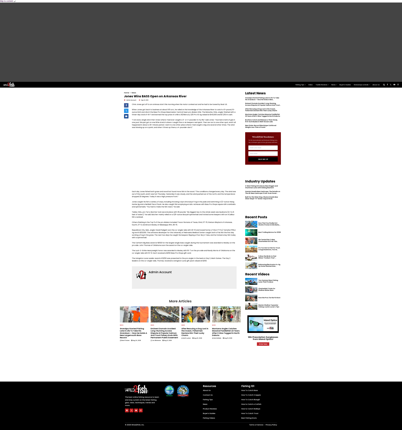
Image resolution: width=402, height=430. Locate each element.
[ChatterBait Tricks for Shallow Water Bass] (251, 289)
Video (310, 85)
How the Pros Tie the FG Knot (269, 298)
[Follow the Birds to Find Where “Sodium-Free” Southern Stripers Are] (251, 257)
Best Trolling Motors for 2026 (269, 232)
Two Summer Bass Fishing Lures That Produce (268, 281)
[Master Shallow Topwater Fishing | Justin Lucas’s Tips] (251, 306)
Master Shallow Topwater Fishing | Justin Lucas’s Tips (268, 306)
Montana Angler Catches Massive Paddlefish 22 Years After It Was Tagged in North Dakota (262, 115)
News (333, 85)
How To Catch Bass (249, 390)
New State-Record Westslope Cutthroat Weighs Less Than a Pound (260, 126)
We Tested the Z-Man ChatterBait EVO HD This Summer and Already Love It (269, 241)
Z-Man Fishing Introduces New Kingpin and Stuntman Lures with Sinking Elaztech (261, 187)
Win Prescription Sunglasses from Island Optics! (263, 338)
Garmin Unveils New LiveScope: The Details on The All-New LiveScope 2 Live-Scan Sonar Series (262, 193)
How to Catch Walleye (250, 409)
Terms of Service (256, 425)
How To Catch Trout (249, 413)
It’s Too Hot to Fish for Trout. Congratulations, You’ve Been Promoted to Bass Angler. (269, 250)
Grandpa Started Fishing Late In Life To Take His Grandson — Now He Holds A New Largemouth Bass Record (262, 99)
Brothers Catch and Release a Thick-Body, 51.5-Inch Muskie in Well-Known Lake (261, 121)
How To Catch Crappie (251, 395)
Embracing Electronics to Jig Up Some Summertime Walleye (269, 266)
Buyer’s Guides (345, 85)
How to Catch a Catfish (251, 404)
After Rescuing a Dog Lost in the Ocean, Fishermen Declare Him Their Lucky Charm (261, 110)
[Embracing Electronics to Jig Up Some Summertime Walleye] (251, 265)
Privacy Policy (271, 425)
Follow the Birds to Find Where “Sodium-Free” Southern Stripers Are (267, 258)
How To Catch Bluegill (250, 399)
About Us (376, 85)
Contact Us (208, 395)
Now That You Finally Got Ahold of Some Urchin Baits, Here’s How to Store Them (269, 225)
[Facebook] (127, 410)
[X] (131, 410)
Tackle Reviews (321, 85)
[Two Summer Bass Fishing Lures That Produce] (251, 281)
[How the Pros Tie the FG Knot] (251, 298)
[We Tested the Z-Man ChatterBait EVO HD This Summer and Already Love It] (251, 240)
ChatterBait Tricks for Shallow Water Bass (266, 289)
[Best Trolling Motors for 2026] (251, 232)
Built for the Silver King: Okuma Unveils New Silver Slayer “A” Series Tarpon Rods (261, 198)
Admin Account (160, 272)
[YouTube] (136, 410)
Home (126, 93)
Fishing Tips (300, 85)
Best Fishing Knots (249, 418)
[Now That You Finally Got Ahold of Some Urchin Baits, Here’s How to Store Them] (251, 224)
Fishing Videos (209, 418)
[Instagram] (141, 410)
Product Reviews (210, 409)
